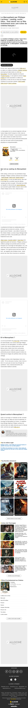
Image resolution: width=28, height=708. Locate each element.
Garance (2, 605)
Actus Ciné (17, 13)
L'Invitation (12, 582)
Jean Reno (20, 240)
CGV (26, 692)
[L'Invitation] (5, 588)
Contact (2, 692)
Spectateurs (17, 157)
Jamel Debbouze (22, 150)
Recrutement (15, 692)
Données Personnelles (23, 693)
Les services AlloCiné (20, 695)
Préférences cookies (14, 693)
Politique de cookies (5, 693)
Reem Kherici (4, 179)
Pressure (2, 602)
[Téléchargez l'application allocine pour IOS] (12, 679)
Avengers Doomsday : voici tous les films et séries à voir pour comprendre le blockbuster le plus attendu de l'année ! (21, 535)
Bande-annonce (13, 586)
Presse (11, 157)
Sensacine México (18, 688)
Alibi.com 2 (23, 68)
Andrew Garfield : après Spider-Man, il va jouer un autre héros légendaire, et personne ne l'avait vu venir (20, 559)
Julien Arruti (4, 83)
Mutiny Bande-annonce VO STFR (7, 514)
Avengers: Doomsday (5, 607)
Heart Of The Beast (4, 600)
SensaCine (12, 686)
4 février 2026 (15, 148)
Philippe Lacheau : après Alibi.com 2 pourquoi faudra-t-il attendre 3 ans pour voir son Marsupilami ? (13, 445)
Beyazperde (21, 686)
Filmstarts (3, 686)
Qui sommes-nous (8, 692)
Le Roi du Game (4, 614)
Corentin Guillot (12, 240)
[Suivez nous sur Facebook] (7, 671)
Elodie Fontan (19, 177)
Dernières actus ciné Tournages (14, 575)
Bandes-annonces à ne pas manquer (14, 518)
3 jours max (16, 340)
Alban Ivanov (4, 240)
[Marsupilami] (5, 151)
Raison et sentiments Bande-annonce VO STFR (7, 478)
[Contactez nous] (21, 671)
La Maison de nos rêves (5, 595)
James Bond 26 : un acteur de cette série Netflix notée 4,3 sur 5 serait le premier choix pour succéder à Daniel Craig (21, 543)
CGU (23, 692)
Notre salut (3, 598)
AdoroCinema (6, 688)
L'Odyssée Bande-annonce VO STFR (21, 514)
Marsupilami (13, 146)
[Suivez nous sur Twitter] (10, 671)
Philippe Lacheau (22, 70)
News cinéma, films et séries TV (9, 13)
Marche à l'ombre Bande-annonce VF (21, 496)
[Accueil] (13, 2)
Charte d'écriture (12, 695)
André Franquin (5, 75)
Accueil (2, 13)
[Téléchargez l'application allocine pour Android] (16, 679)
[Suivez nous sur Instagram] (14, 671)
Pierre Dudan (21, 81)
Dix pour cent (3, 609)
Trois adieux (3, 612)
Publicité (19, 692)
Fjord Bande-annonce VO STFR (7, 496)
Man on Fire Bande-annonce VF (21, 478)
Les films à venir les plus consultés (14, 618)
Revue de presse (5, 695)
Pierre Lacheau (12, 83)
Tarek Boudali (4, 177)
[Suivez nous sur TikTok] (17, 671)
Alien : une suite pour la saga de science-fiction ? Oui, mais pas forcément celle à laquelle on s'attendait (21, 551)
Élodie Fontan (12, 151)
